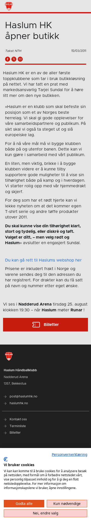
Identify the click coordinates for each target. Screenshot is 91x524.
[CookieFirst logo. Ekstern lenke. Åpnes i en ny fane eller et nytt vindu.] (6, 459)
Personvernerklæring (69, 454)
